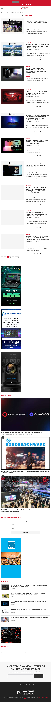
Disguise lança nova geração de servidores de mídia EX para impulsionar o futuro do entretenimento (37, 117)
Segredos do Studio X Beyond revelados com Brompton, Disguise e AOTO (36, 93)
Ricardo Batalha (30, 26)
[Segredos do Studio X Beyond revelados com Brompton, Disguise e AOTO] (12, 96)
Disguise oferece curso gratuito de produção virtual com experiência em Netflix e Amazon (38, 238)
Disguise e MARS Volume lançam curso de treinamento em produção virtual (37, 142)
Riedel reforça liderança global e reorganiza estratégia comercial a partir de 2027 (30, 618)
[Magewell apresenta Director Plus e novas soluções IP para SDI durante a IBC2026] (5, 611)
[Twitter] (22, 4)
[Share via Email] (40, 36)
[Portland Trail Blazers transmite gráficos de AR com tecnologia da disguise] (12, 217)
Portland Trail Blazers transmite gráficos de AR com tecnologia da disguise (37, 214)
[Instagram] (24, 4)
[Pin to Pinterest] (39, 36)
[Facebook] (20, 4)
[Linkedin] (26, 4)
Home (2, 12)
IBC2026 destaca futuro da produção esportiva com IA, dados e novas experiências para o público (23, 510)
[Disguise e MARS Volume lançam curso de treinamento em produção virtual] (12, 145)
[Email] (30, 4)
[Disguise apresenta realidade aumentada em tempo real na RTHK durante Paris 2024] (12, 26)
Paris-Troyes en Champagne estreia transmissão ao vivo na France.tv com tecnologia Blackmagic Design (28, 594)
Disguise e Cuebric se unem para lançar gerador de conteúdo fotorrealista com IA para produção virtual (37, 190)
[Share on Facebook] (36, 36)
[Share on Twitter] (37, 36)
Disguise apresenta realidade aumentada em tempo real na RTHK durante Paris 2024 (36, 22)
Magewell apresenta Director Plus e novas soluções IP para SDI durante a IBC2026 (29, 610)
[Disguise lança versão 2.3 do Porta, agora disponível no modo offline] (12, 168)
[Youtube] (28, 4)
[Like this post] (34, 36)
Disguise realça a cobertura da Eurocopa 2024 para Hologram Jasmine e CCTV (37, 46)
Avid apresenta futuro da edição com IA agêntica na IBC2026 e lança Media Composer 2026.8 (29, 586)
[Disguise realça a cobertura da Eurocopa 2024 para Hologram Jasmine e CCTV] (12, 49)
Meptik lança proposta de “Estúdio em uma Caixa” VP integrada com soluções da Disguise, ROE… (36, 71)
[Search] (49, 8)
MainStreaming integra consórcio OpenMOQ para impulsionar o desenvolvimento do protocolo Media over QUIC (21, 433)
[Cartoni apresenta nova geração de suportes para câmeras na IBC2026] (5, 603)
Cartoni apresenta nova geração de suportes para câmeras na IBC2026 (28, 602)
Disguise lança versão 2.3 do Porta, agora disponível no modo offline (36, 165)
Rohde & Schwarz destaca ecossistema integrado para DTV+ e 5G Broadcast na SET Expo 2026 (25, 472)
